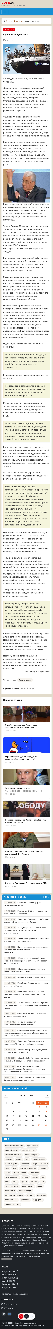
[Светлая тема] (21, 1316)
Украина (34, 1182)
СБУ (43, 1177)
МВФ (15, 1168)
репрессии (25, 1200)
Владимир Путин (31, 1155)
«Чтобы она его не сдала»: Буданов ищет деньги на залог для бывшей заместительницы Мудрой (26, 1005)
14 (33, 1116)
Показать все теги (12, 1204)
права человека (11, 1200)
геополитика (10, 1191)
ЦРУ (42, 1182)
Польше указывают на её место (31, 977)
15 (39, 1116)
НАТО (7, 1173)
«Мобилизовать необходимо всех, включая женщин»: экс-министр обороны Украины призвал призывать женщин (25, 1033)
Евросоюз (25, 1164)
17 (7, 1120)
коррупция (41, 1195)
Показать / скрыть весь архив (14, 1294)
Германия (8, 1159)
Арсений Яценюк (11, 1150)
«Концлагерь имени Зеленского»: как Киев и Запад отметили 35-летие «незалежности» (25, 930)
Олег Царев (34, 1173)
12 (20, 1116)
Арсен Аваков (32, 1145)
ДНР (27, 1159)
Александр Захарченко (14, 1145)
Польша (25, 1177)
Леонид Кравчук (25, 680)
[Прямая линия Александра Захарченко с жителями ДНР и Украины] (26, 840)
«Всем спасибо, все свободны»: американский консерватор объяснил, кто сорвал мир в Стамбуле (25, 960)
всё (45, 897)
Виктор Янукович (28, 1150)
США (7, 1182)
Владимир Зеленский (13, 1155)
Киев (7, 1168)
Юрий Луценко (28, 1186)
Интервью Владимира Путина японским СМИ (26, 883)
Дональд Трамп (11, 1164)
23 (46, 1120)
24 (7, 1125)
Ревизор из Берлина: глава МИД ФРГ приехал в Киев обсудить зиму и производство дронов (26, 994)
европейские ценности (14, 1195)
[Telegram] (3, 1314)
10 (7, 1116)
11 (13, 1116)
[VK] (9, 1314)
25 (13, 1125)
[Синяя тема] (32, 1316)
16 (46, 1116)
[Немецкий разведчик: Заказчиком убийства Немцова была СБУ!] (26, 809)
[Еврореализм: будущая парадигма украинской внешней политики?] (26, 745)
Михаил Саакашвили (28, 1168)
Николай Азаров (20, 1173)
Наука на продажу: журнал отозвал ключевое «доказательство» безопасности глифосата (26, 950)
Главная (9, 21)
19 (20, 1120)
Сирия (15, 1182)
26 (19, 1125)
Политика (18, 21)
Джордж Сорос (39, 1159)
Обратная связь (10, 1304)
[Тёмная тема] (26, 1316)
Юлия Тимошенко (11, 1186)
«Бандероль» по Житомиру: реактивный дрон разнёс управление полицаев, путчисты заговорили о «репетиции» (24, 1069)
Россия (35, 1177)
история (30, 1195)
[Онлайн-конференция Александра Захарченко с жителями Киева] (26, 714)
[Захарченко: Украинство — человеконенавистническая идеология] (26, 777)
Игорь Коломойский (40, 1164)
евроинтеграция (25, 1191)
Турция (24, 1182)
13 (26, 1116)
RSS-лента (8, 1308)
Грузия (18, 1159)
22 (39, 1120)
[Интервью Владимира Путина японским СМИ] (26, 872)
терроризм (37, 1200)
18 (13, 1120)
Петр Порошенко (11, 1177)
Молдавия (43, 1168)
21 (33, 1120)
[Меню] (4, 11)
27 (26, 1125)
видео (39, 1186)
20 (26, 1120)
